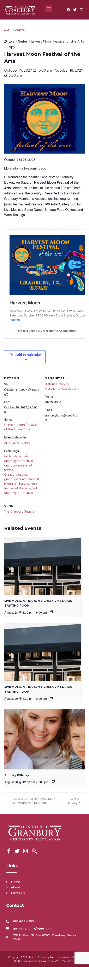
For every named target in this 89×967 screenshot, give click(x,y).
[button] (48, 8)
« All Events (14, 30)
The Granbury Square (19, 511)
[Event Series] (51, 611)
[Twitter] (75, 9)
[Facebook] (68, 9)
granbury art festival (18, 461)
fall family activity (16, 456)
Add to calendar (28, 355)
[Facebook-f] (8, 850)
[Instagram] (81, 9)
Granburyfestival (15, 474)
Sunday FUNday (16, 775)
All (5, 443)
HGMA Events (19, 443)
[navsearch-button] (34, 851)
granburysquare (15, 479)
